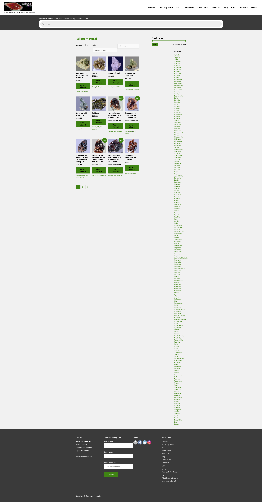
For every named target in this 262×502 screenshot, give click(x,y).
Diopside (127, 89)
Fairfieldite (177, 204)
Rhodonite (177, 338)
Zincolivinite (178, 420)
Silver (176, 356)
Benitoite (177, 102)
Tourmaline (177, 387)
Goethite (177, 217)
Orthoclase (177, 299)
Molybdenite (178, 280)
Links (164, 469)
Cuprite (176, 174)
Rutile (176, 344)
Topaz (176, 385)
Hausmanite (178, 225)
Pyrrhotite (177, 328)
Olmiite (176, 293)
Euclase (176, 200)
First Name (108, 441)
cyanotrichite (178, 176)
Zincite (176, 418)
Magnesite (177, 260)
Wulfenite (177, 414)
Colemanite (178, 155)
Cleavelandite (178, 149)
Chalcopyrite (178, 137)
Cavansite (177, 125)
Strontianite (178, 375)
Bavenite (177, 100)
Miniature (119, 87)
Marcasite (177, 270)
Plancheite (177, 313)
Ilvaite (176, 235)
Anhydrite (177, 73)
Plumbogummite (179, 315)
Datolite (176, 180)
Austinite (177, 92)
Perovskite (177, 307)
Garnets (83, 91)
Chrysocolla (178, 143)
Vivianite (177, 399)
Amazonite (177, 61)
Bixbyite (177, 108)
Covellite (177, 166)
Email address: (110, 463)
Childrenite (177, 139)
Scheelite (177, 346)
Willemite (177, 405)
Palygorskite (178, 303)
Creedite (177, 168)
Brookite (177, 116)
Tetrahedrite (178, 381)
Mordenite (177, 284)
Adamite (177, 57)
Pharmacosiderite (180, 309)
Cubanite (177, 172)
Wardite (176, 401)
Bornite (176, 110)
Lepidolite (177, 250)
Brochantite (178, 114)
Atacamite (177, 88)
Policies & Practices (169, 472)
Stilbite (176, 373)
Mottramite (177, 287)
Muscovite (177, 289)
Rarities (176, 332)
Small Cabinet (80, 177)
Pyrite (176, 323)
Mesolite (177, 272)
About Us (216, 7)
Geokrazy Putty (166, 7)
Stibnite (176, 371)
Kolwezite (177, 241)
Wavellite (177, 403)
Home (254, 7)
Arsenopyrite (178, 86)
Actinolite (177, 55)
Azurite (176, 94)
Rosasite (177, 342)
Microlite (177, 274)
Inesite (176, 237)
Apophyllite (178, 79)
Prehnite (177, 317)
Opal (175, 295)
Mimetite (177, 278)
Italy (87, 91)
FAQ (178, 7)
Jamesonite (178, 239)
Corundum (177, 163)
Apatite (78, 175)
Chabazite (177, 131)
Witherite (177, 407)
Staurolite (177, 369)
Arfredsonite (178, 83)
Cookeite (177, 159)
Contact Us (189, 7)
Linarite (176, 256)
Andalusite (177, 67)
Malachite (177, 264)
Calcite (110, 87)
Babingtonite (178, 96)
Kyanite (176, 243)
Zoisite (176, 424)
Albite (176, 59)
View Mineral (83, 86)
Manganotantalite (180, 268)
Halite (176, 223)
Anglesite (177, 71)
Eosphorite (177, 194)
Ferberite (177, 209)
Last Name (108, 452)
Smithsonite (178, 360)
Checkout (243, 7)
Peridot (176, 305)
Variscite (177, 395)
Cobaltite (177, 153)
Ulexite (176, 391)
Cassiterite (177, 122)
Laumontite (178, 245)
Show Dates (202, 7)
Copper (176, 161)
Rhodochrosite (179, 336)
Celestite (177, 127)
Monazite (177, 282)
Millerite (176, 276)
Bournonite (177, 112)
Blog (226, 7)
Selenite (177, 350)
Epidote (94, 127)
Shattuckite (178, 352)
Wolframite (177, 412)
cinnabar (177, 147)
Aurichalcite (178, 90)
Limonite (177, 254)
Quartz (176, 330)
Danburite (177, 178)
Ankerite (177, 75)
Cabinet (78, 91)
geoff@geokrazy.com (84, 456)
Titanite (176, 383)
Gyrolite (176, 221)
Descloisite (177, 182)
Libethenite (178, 252)
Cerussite (177, 129)
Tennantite (177, 379)
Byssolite (177, 118)
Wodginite (177, 410)
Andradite (177, 69)
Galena (176, 213)
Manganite (177, 266)
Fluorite (176, 211)
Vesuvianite (178, 397)
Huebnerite (178, 233)
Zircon (176, 422)
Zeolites (176, 416)
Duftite (176, 190)
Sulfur (176, 377)
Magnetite (177, 262)
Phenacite (177, 311)
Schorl (176, 348)
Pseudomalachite (180, 319)
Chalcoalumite (179, 133)
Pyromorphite (178, 325)
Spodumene (178, 366)
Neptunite (177, 291)
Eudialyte (177, 202)
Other (176, 301)
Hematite (177, 229)
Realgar (176, 334)
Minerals (151, 7)
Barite (93, 87)
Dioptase (177, 186)
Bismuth (177, 106)
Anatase (177, 65)
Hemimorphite (179, 231)
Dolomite (177, 188)
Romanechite (178, 340)
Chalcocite (177, 135)
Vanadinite (177, 393)
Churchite (177, 145)
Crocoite (177, 170)
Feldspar (177, 207)
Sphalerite (177, 362)
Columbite (177, 157)
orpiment (177, 297)
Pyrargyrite (178, 321)
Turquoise (177, 389)
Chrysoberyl (178, 141)
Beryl (176, 104)
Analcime (177, 63)
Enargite (177, 192)
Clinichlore (177, 151)
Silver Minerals (179, 358)
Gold (175, 219)
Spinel (176, 364)
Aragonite (177, 81)
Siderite (176, 354)
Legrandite (177, 248)
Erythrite (177, 198)
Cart (233, 7)
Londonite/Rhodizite (181, 258)
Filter (155, 44)
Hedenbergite (178, 227)
